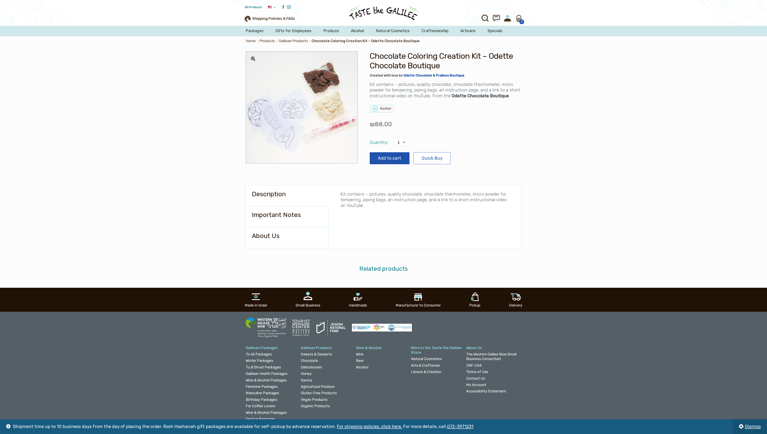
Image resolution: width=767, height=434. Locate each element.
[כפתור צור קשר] (496, 18)
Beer (360, 360)
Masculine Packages (262, 393)
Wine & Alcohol (369, 348)
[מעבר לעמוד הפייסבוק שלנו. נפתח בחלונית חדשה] (284, 7)
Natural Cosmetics (393, 30)
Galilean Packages (262, 348)
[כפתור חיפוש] (485, 18)
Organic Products (315, 406)
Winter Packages (259, 360)
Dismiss (753, 426)
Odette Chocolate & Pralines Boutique (433, 75)
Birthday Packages (261, 399)
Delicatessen (311, 367)
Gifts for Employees (293, 30)
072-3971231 (460, 426)
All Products (253, 7)
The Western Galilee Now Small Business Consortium (491, 356)
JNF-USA (474, 365)
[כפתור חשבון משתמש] (507, 18)
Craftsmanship (435, 30)
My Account (476, 385)
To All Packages (259, 354)
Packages (254, 30)
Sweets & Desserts (316, 354)
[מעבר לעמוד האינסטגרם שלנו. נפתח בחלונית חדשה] (290, 7)
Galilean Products (293, 41)
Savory (306, 380)
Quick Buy (432, 158)
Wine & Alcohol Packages (266, 380)
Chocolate (309, 360)
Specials (495, 30)
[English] (271, 7)
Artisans (468, 30)
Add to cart (389, 158)
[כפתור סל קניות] (518, 18)
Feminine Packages (262, 386)
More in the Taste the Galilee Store (436, 350)
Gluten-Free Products (319, 393)
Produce (331, 30)
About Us (474, 348)
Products (267, 41)
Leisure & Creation (426, 372)
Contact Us (475, 378)
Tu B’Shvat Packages (263, 367)
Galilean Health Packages (266, 373)
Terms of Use (477, 372)
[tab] (287, 195)
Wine (360, 354)
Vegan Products (314, 399)
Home (251, 41)
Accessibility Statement (486, 391)
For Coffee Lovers (260, 406)
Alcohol (357, 30)
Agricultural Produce (318, 386)
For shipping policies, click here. (369, 426)
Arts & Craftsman (425, 365)
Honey (306, 373)
